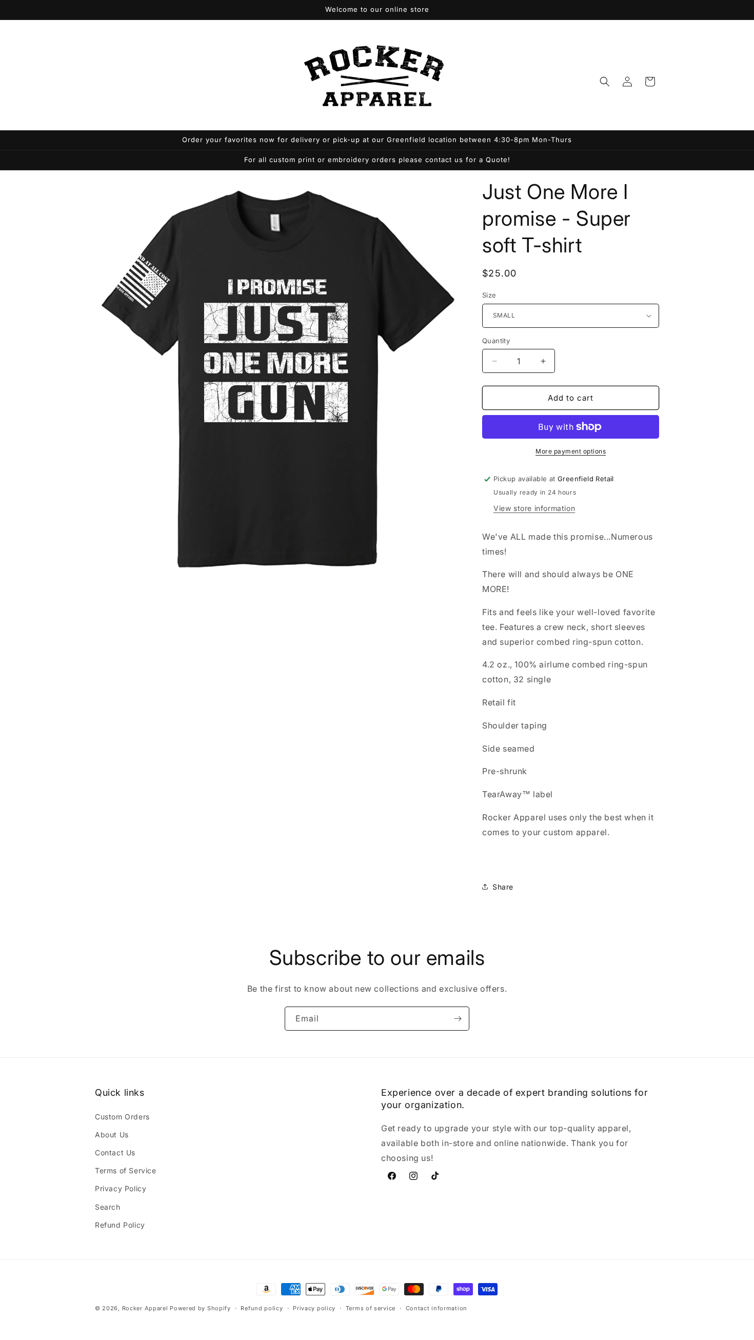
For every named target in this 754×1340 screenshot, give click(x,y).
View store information (534, 508)
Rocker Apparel (145, 1308)
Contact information (436, 1308)
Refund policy (262, 1308)
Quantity (496, 341)
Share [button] (502, 886)
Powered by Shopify (200, 1308)
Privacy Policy (120, 1188)
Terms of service (370, 1308)
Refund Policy (120, 1224)
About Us (112, 1134)
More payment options (570, 451)
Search (108, 1207)
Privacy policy (314, 1308)
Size (489, 295)
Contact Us (115, 1152)
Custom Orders (122, 1116)
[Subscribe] (457, 1019)
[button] (604, 81)
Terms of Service (125, 1170)
